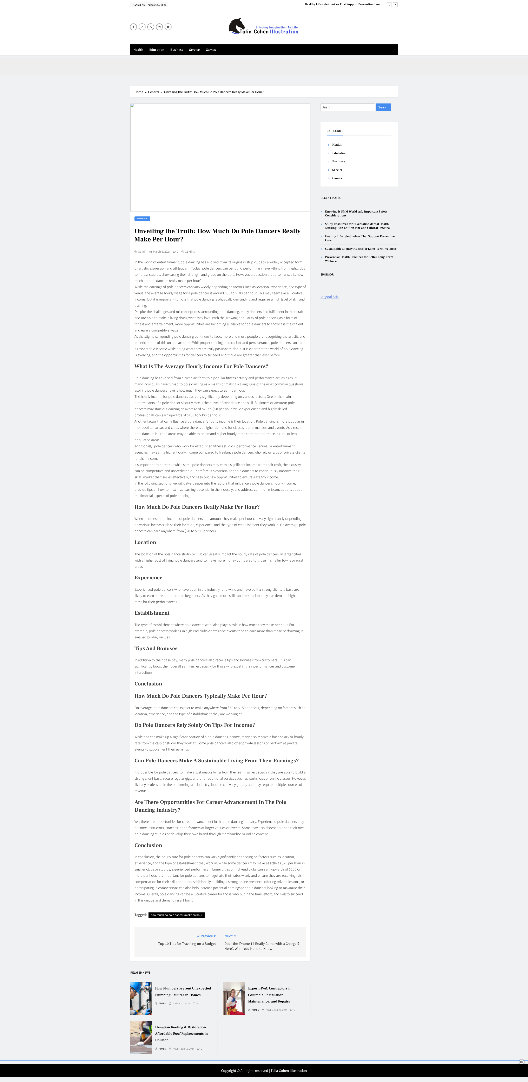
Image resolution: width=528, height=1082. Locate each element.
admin (142, 251)
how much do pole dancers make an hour (176, 915)
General (142, 218)
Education (156, 49)
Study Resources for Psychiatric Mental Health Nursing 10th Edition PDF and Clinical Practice (357, 226)
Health (138, 49)
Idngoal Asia (330, 296)
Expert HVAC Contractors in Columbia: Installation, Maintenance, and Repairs (270, 995)
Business (176, 49)
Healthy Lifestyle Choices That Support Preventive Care (342, 4)
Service (194, 49)
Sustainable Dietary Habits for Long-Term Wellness (361, 249)
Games (211, 49)
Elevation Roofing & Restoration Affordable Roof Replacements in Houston (181, 1033)
